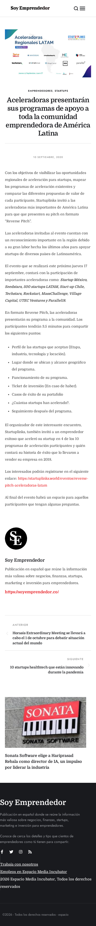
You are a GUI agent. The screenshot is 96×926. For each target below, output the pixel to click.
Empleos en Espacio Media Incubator (33, 872)
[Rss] (30, 852)
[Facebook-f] (2, 852)
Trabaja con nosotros (19, 864)
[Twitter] (11, 852)
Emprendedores (40, 91)
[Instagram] (21, 852)
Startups (61, 91)
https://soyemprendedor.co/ (32, 592)
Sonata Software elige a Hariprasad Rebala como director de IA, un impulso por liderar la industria (43, 761)
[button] (76, 8)
